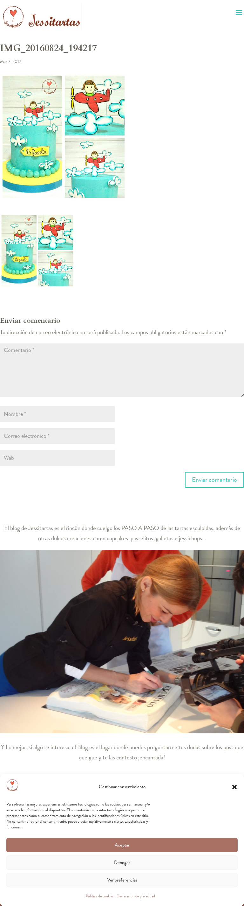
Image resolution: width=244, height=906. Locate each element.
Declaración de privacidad (136, 896)
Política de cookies (99, 896)
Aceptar (122, 844)
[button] (234, 787)
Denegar (122, 862)
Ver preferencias (122, 879)
